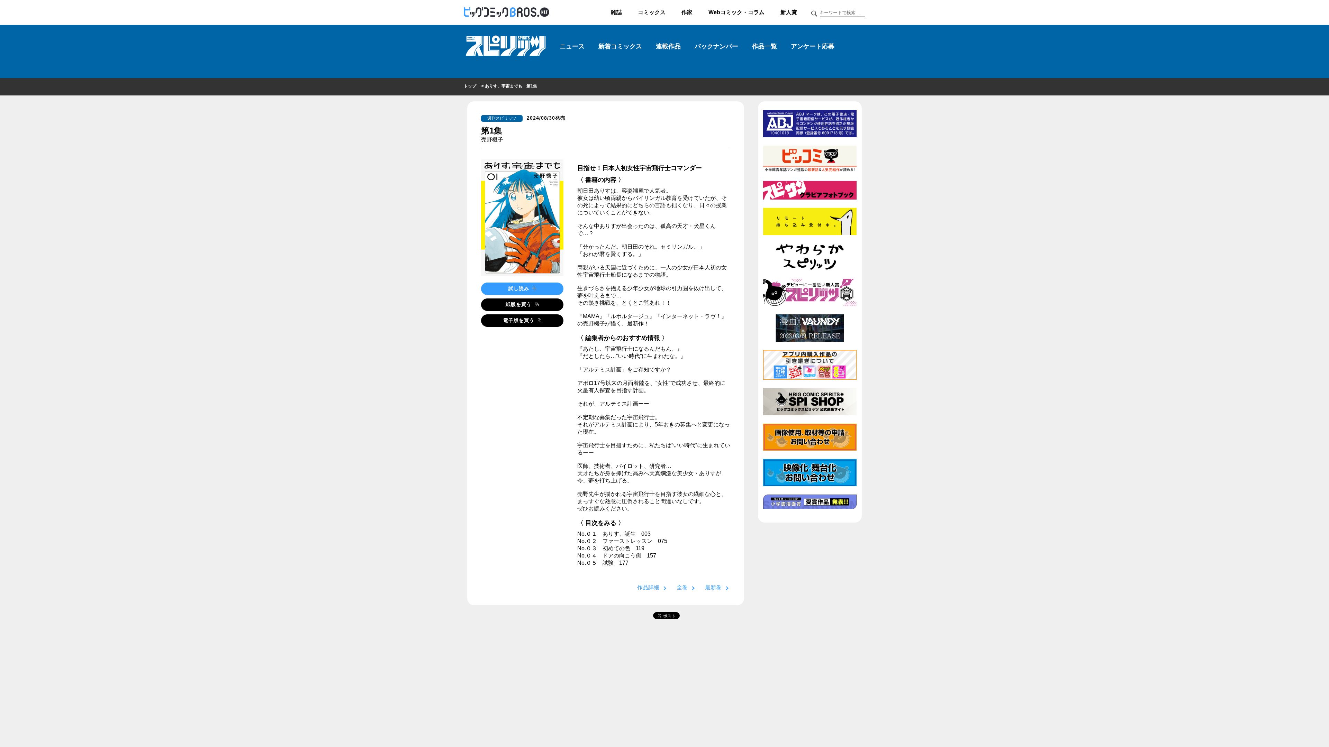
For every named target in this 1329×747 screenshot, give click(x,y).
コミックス (652, 12)
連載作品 (668, 46)
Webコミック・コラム (736, 12)
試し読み (519, 288)
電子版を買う (519, 320)
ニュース (572, 46)
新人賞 (788, 12)
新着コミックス (620, 46)
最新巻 (713, 587)
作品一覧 (764, 46)
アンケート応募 (812, 46)
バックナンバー (716, 46)
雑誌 (616, 12)
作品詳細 (648, 587)
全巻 (682, 587)
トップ (470, 86)
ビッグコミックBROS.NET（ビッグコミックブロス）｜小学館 (506, 12)
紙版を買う (519, 304)
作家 (687, 12)
